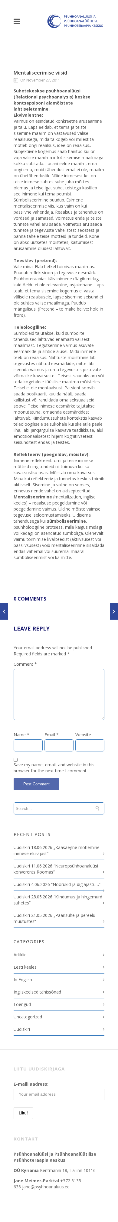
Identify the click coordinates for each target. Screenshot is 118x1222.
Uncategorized (28, 1017)
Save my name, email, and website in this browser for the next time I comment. (54, 768)
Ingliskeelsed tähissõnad (37, 992)
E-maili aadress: (31, 1084)
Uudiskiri (22, 1029)
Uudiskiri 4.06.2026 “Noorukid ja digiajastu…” (57, 884)
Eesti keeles (25, 967)
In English (23, 979)
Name (21, 735)
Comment (25, 664)
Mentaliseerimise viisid (40, 72)
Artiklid (20, 954)
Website (83, 735)
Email (51, 735)
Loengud (22, 1004)
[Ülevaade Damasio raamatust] (114, 611)
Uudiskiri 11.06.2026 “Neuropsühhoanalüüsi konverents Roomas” (56, 869)
